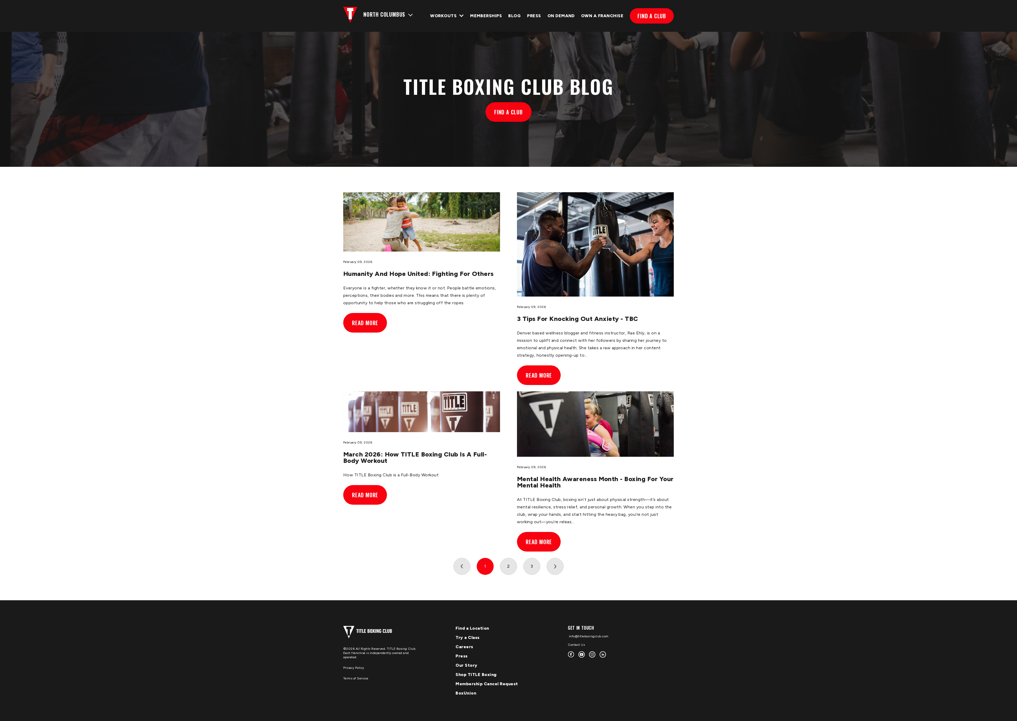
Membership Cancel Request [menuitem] (487, 683)
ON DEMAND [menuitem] (561, 15)
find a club (508, 112)
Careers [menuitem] (464, 646)
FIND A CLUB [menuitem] (651, 16)
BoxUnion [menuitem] (466, 693)
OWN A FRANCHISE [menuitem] (602, 15)
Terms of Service (355, 678)
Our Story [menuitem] (467, 665)
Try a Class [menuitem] (468, 637)
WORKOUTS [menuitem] (443, 15)
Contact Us (576, 645)
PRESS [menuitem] (534, 15)
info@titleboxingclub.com (588, 636)
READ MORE (365, 323)
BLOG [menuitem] (514, 15)
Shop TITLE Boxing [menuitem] (476, 674)
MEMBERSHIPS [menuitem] (486, 15)
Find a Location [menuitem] (472, 628)
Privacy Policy (353, 668)
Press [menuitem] (462, 656)
